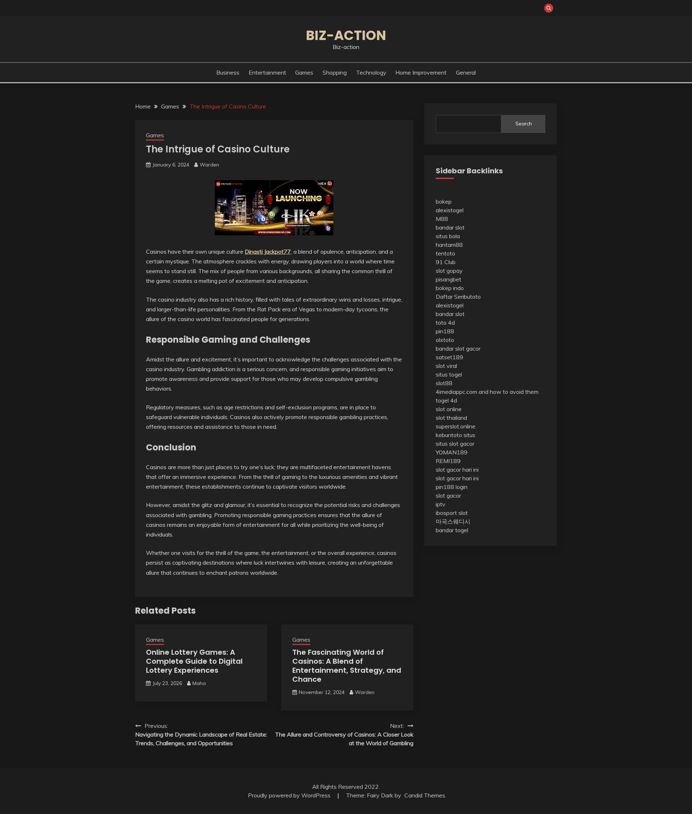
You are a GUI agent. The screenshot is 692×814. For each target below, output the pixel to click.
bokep (444, 201)
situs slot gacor (455, 443)
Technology (371, 72)
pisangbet (448, 279)
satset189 (449, 357)
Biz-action (346, 35)
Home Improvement (421, 72)
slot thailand (451, 417)
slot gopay (449, 270)
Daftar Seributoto (458, 296)
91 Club (446, 262)
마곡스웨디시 (453, 521)
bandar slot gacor (458, 348)
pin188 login (451, 486)
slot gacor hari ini (457, 469)
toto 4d (445, 322)
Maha (199, 683)
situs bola (448, 236)
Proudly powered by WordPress (290, 795)
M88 (442, 218)
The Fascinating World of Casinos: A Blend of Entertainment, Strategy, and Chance (346, 665)
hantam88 (449, 244)
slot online (449, 409)
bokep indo (450, 288)
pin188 (445, 331)
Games (304, 72)
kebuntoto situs (455, 435)
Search (523, 123)
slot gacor (448, 495)
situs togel (449, 374)
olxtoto (445, 339)
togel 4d (446, 400)
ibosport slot (452, 512)
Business (227, 72)
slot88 (444, 383)
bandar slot (450, 227)
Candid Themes (424, 795)
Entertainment (267, 72)
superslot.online (455, 426)
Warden (209, 164)
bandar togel (452, 530)
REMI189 (448, 460)
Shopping (335, 72)
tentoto (445, 253)
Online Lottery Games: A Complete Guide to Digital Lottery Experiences (194, 661)
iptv (440, 504)
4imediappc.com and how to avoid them (487, 391)
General (466, 72)
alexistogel (449, 210)
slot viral (446, 365)
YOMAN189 (451, 452)
